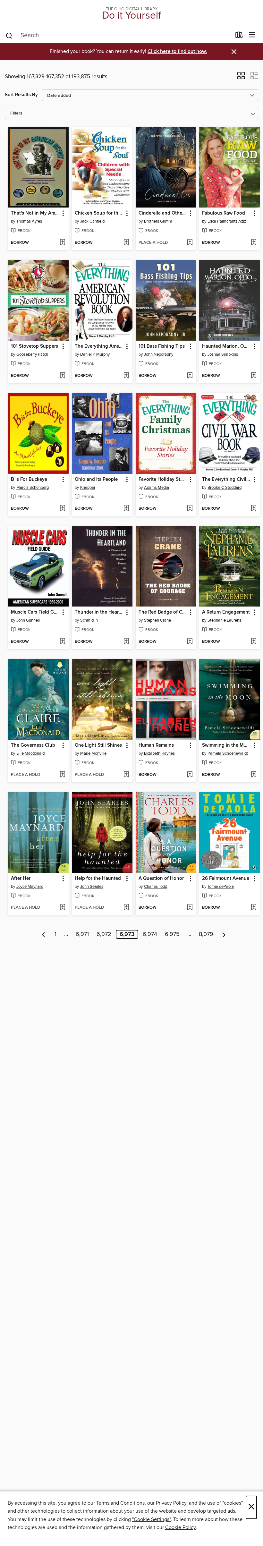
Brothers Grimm (158, 221)
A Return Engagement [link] (226, 612)
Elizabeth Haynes (159, 753)
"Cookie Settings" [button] (151, 1519)
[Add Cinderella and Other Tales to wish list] (190, 243)
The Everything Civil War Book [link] (226, 479)
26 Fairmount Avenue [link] (225, 878)
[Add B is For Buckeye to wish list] (62, 509)
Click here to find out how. (177, 51)
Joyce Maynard (29, 886)
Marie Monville (93, 753)
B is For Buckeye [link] (29, 479)
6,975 (172, 934)
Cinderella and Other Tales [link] (163, 213)
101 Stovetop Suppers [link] (34, 346)
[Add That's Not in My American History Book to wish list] (62, 243)
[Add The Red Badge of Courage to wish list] (190, 642)
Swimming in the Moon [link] (226, 745)
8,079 (206, 934)
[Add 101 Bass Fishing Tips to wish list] (190, 376)
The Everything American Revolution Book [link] (99, 346)
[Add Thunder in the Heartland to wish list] (126, 642)
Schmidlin (89, 620)
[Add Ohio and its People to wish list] (126, 509)
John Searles (91, 886)
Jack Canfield (92, 221)
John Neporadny (158, 354)
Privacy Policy (171, 1503)
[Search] (9, 35)
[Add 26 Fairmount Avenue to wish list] (254, 908)
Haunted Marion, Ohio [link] (226, 346)
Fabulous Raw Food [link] (223, 213)
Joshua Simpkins (223, 354)
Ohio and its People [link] (96, 479)
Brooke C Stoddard (225, 487)
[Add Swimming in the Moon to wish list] (254, 775)
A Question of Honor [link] (161, 878)
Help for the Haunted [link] (98, 878)
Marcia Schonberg (32, 487)
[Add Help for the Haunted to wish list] (126, 908)
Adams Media (156, 487)
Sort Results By (21, 95)
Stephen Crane (157, 620)
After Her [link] (20, 878)
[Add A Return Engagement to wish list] (254, 642)
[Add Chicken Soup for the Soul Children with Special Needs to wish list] (126, 243)
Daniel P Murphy (95, 354)
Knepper (87, 487)
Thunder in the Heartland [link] (99, 612)
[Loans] (239, 36)
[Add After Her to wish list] (62, 908)
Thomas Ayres (29, 221)
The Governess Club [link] (33, 745)
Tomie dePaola (221, 886)
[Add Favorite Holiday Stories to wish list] (190, 509)
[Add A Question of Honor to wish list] (190, 908)
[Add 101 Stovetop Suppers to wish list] (62, 376)
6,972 (104, 934)
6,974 (150, 934)
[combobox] (118, 35)
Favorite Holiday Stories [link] (163, 479)
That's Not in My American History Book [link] (35, 213)
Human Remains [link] (156, 745)
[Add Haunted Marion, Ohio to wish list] (254, 376)
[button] (241, 77)
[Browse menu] (252, 35)
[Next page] (224, 934)
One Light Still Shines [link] (98, 745)
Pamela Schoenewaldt (228, 753)
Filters (16, 113)
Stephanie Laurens (224, 620)
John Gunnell (28, 620)
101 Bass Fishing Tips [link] (162, 346)
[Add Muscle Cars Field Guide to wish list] (62, 642)
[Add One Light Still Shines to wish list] (126, 775)
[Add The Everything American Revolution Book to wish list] (126, 376)
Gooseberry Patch (32, 354)
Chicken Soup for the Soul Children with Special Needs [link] (99, 213)
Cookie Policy (180, 1527)
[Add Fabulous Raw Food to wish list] (254, 243)
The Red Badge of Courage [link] (163, 612)
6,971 (82, 934)
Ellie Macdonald (30, 753)
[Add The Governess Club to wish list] (62, 775)
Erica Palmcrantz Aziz (227, 221)
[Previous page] (44, 934)
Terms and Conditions (120, 1503)
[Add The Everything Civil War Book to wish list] (254, 509)
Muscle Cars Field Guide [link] (35, 612)
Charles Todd (155, 886)
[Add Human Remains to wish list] (190, 775)
